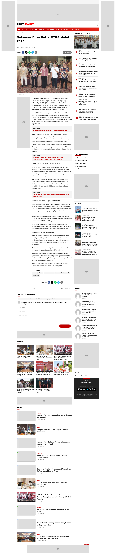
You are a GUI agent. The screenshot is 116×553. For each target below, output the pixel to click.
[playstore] (91, 389)
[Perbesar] (44, 91)
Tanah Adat (36, 275)
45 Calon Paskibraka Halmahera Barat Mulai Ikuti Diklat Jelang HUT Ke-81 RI (89, 253)
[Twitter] (26, 52)
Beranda (19, 32)
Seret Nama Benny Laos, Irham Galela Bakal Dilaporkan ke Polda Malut (88, 73)
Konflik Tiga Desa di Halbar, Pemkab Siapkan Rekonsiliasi (89, 335)
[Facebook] (23, 52)
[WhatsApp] (29, 52)
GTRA (40, 272)
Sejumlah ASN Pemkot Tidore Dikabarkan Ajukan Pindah (87, 65)
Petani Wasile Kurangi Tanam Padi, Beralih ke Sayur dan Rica (54, 524)
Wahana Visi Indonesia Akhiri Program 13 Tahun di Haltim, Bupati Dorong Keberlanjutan (90, 245)
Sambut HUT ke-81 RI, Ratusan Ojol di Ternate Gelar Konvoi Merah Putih (90, 227)
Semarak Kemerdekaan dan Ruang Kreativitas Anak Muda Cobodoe (89, 319)
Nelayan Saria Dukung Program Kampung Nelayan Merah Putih (53, 443)
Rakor (57, 272)
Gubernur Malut (48, 272)
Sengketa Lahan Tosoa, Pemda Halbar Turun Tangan (52, 457)
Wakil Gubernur (81, 166)
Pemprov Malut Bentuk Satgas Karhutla (24, 356)
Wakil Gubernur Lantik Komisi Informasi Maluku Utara (43, 391)
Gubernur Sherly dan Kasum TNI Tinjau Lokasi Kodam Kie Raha (25, 391)
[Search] (97, 24)
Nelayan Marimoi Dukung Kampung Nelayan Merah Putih (54, 416)
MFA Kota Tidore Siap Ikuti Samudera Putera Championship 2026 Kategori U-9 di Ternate (48, 158)
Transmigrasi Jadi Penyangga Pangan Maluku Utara (50, 130)
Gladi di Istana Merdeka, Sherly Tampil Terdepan (88, 52)
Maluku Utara (80, 169)
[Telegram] (32, 52)
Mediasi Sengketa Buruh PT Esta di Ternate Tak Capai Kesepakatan (89, 327)
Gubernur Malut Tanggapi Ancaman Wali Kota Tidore (86, 95)
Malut (24, 32)
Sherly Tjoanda (65, 272)
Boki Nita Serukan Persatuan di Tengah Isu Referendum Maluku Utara (54, 470)
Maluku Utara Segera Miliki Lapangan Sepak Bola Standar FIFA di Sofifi (87, 88)
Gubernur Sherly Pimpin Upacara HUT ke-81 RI (61, 373)
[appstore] (81, 389)
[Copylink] (36, 52)
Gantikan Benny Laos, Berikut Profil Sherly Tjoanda (87, 59)
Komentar (68, 52)
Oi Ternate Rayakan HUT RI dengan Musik (89, 235)
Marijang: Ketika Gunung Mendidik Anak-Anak (53, 510)
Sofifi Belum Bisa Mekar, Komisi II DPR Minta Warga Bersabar (88, 118)
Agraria (35, 272)
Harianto (20, 46)
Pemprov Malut (81, 163)
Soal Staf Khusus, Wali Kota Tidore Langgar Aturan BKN (87, 80)
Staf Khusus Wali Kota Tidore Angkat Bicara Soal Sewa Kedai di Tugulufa (88, 103)
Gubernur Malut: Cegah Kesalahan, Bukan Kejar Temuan (43, 374)
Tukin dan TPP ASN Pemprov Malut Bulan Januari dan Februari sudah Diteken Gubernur (87, 112)
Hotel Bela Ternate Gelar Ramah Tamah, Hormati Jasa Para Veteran (51, 195)
